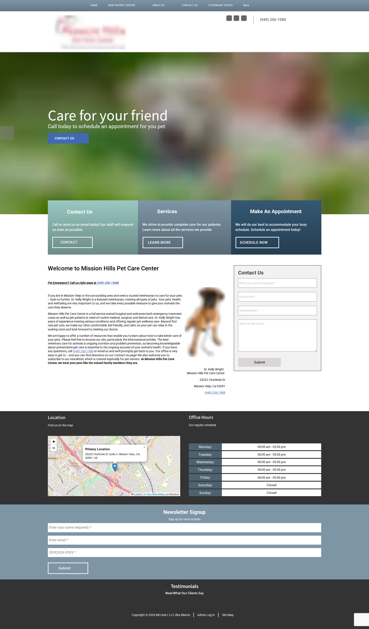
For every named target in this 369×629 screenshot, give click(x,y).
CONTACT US (190, 5)
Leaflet (137, 494)
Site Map (228, 615)
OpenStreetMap (155, 494)
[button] (114, 467)
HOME (94, 5)
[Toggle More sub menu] (253, 5)
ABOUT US (158, 5)
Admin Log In (206, 615)
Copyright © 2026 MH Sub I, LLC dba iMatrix (161, 615)
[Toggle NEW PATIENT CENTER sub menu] (139, 5)
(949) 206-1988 (83, 351)
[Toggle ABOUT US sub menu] (168, 5)
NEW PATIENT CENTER (121, 5)
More (246, 5)
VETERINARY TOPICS (220, 5)
